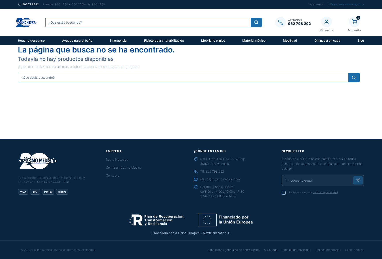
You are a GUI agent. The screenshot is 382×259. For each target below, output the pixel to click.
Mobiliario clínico (213, 40)
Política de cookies (328, 250)
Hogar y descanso (31, 40)
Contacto (112, 175)
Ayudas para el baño (77, 40)
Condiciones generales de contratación (233, 250)
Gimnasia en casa (327, 40)
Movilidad (290, 40)
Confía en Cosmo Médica (124, 167)
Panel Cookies (354, 250)
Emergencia (118, 40)
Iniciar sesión (316, 4)
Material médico (253, 40)
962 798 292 (215, 171)
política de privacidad (325, 192)
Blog (361, 40)
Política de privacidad (297, 250)
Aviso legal (271, 250)
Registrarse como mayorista (347, 4)
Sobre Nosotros (117, 159)
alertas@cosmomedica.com (220, 179)
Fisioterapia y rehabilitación (164, 40)
